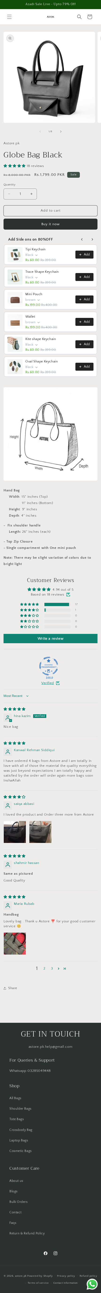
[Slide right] (61, 131)
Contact (15, 1212)
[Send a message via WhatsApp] (92, 1284)
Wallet (30, 317)
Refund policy (88, 1276)
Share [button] (12, 988)
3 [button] (52, 968)
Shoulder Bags (20, 1109)
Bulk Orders (18, 1202)
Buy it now (50, 224)
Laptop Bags (18, 1140)
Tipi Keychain (35, 249)
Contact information (65, 1283)
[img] (15, 709)
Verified (47, 683)
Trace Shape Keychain (42, 272)
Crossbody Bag (20, 1130)
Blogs (13, 1191)
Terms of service (38, 1283)
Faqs (12, 1223)
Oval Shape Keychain (41, 361)
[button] (9, 17)
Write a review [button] (50, 638)
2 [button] (44, 968)
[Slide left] (40, 131)
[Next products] (92, 239)
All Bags (15, 1098)
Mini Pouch (34, 294)
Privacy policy (66, 1276)
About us (16, 1181)
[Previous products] (82, 239)
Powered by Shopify (40, 1275)
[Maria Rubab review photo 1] (15, 943)
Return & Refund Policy (27, 1233)
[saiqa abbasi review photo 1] (15, 832)
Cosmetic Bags (20, 1151)
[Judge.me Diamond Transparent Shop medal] (48, 666)
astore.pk (21, 1275)
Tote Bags (16, 1119)
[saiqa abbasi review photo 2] (40, 832)
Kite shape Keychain (40, 339)
